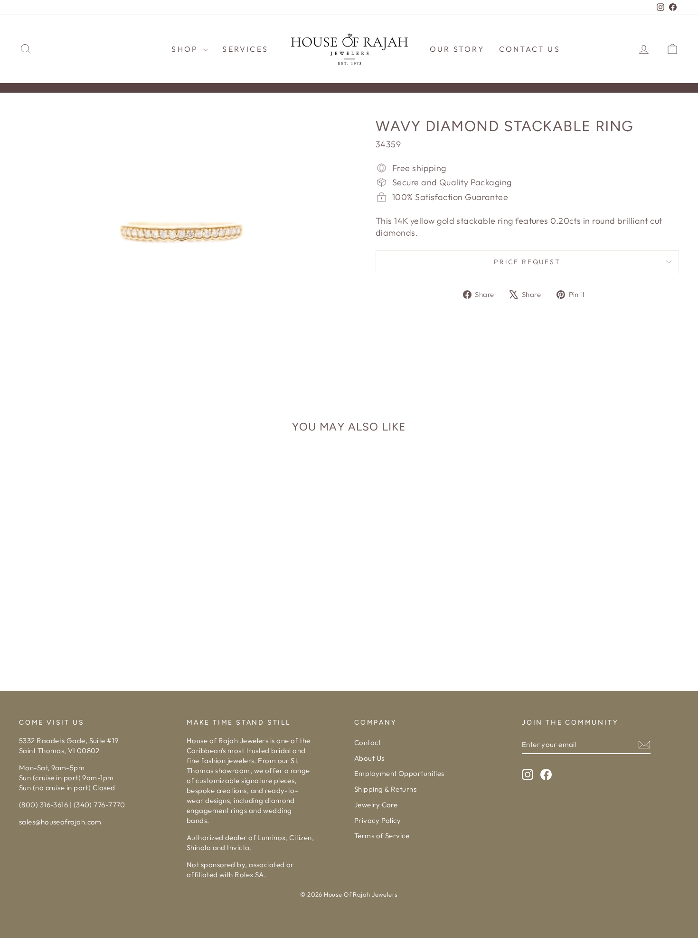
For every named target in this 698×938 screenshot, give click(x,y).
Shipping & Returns (385, 789)
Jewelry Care (375, 804)
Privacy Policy (377, 820)
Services (245, 49)
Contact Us (529, 49)
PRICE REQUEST (527, 262)
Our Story (457, 49)
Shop (186, 49)
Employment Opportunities (399, 773)
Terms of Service (381, 835)
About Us (369, 758)
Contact (367, 742)
